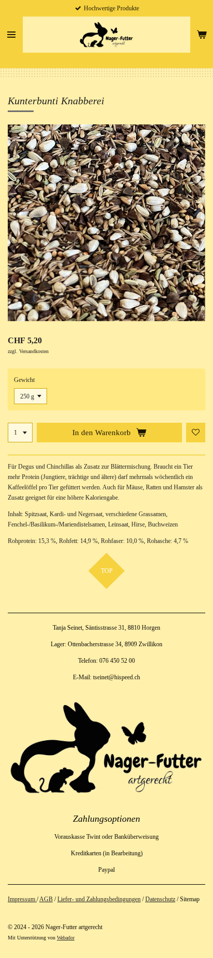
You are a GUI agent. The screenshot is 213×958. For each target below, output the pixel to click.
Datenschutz (160, 899)
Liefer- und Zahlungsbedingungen (99, 899)
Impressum (22, 899)
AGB (46, 899)
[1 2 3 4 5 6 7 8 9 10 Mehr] (20, 432)
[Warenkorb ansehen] (201, 35)
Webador (65, 937)
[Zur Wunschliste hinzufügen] (196, 432)
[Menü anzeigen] (11, 35)
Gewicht (24, 380)
